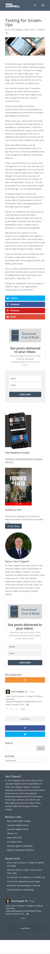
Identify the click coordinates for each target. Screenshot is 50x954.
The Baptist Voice (14, 841)
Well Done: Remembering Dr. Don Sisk (23, 885)
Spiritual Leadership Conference (20, 850)
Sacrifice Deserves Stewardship (20, 889)
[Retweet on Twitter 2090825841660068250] (12, 709)
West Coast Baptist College (19, 821)
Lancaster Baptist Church (18, 825)
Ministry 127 (12, 833)
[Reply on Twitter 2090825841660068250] (7, 709)
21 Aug (31, 692)
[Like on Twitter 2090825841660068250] (17, 709)
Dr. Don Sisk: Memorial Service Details (23, 881)
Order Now (13, 526)
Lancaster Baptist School (18, 829)
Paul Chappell (17, 691)
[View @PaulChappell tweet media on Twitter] (27, 704)
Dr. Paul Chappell (15, 29)
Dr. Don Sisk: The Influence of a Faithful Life (26, 877)
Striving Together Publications (20, 846)
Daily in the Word (14, 837)
